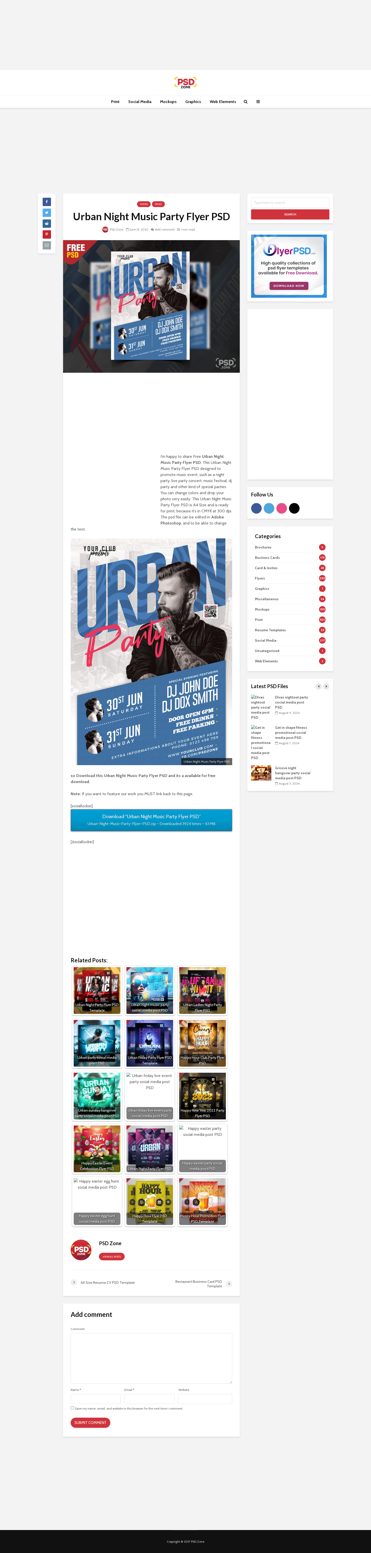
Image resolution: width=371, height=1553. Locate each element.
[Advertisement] (185, 34)
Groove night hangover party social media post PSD (292, 773)
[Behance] (294, 508)
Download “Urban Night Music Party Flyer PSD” (152, 819)
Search (290, 214)
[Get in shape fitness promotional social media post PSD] (261, 742)
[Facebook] (256, 508)
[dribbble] (281, 508)
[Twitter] (269, 508)
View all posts (112, 1256)
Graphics (193, 101)
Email (129, 1389)
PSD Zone (116, 229)
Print (115, 101)
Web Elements (223, 101)
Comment (78, 1329)
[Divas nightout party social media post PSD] (261, 707)
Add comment (165, 229)
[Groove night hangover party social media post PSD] (261, 772)
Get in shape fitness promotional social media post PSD (291, 732)
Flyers (144, 204)
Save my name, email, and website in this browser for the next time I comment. (129, 1408)
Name (76, 1389)
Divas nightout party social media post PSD (291, 702)
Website (183, 1389)
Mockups (168, 101)
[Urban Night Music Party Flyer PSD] (151, 306)
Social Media (139, 101)
